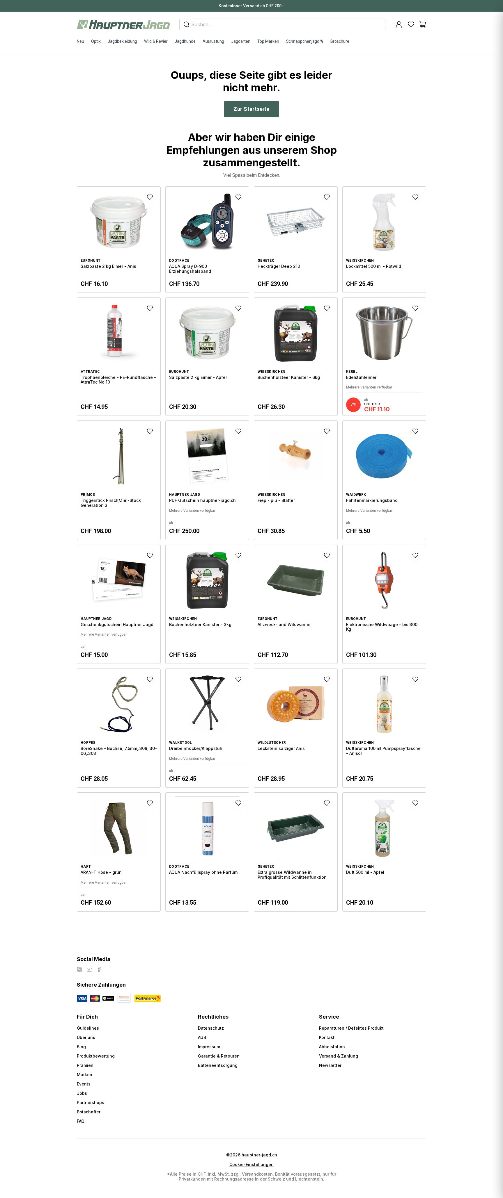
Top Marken (268, 41)
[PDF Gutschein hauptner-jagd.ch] (207, 480)
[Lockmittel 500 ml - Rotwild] (384, 240)
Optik (96, 41)
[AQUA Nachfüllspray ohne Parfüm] (207, 852)
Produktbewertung (96, 1055)
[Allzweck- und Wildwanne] (295, 604)
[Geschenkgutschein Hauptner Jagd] (118, 604)
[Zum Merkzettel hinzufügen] (150, 197)
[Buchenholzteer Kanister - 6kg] (295, 357)
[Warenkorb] (422, 24)
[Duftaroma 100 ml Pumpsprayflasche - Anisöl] (384, 728)
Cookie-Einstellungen (251, 1164)
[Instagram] (79, 969)
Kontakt (326, 1037)
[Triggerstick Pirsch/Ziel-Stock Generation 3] (118, 480)
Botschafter (88, 1111)
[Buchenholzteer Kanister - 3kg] (207, 604)
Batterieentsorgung (218, 1065)
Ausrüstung (213, 41)
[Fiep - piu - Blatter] (295, 480)
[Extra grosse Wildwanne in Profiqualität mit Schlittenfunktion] (295, 852)
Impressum (209, 1046)
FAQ (80, 1121)
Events (84, 1083)
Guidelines (88, 1028)
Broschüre (339, 41)
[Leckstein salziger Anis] (295, 728)
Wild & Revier (156, 41)
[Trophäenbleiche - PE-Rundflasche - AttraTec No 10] (118, 357)
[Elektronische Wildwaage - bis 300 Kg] (384, 604)
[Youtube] (89, 969)
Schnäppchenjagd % (304, 41)
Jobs (82, 1093)
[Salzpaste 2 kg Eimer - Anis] (118, 240)
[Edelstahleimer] (384, 357)
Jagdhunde (185, 41)
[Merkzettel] (411, 24)
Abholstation (332, 1046)
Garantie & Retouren (219, 1055)
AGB (202, 1037)
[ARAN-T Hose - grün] (118, 852)
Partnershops (90, 1102)
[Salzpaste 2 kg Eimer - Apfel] (207, 357)
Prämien (85, 1065)
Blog (81, 1046)
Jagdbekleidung (122, 41)
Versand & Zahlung (338, 1055)
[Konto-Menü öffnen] (398, 24)
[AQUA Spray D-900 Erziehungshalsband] (207, 240)
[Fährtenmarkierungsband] (384, 480)
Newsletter (330, 1065)
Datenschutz (211, 1028)
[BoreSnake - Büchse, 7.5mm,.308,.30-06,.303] (118, 728)
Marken (84, 1074)
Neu (80, 41)
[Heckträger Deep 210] (295, 240)
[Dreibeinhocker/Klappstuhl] (207, 728)
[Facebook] (99, 969)
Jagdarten (240, 41)
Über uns (86, 1037)
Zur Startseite (251, 109)
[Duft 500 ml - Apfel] (384, 852)
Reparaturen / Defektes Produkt (351, 1028)
